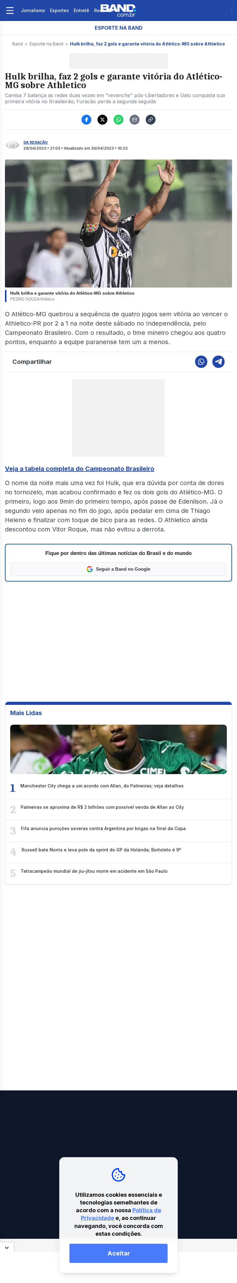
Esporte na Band (46, 43)
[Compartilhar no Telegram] (218, 362)
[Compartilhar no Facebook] (86, 120)
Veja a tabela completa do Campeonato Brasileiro (79, 468)
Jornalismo (33, 10)
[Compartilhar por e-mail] (134, 120)
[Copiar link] (151, 120)
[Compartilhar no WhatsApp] (118, 120)
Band (17, 43)
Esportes (59, 10)
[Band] (118, 10)
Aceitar (118, 1253)
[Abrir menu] (10, 10)
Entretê (81, 10)
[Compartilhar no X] (102, 120)
